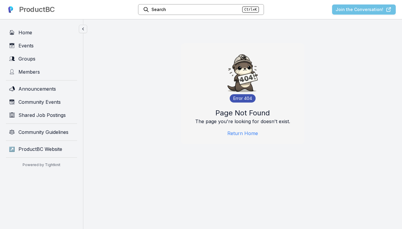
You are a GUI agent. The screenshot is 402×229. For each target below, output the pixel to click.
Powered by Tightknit (41, 165)
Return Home (242, 133)
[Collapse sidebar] (83, 29)
